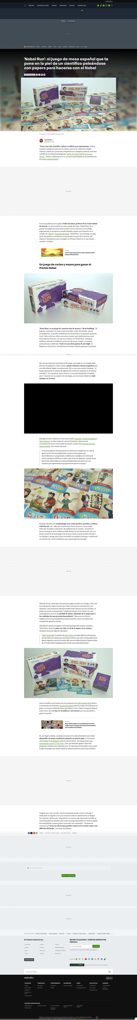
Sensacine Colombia (53, 1008)
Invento (65, 46)
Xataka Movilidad (59, 947)
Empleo (42, 953)
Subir (108, 978)
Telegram (104, 5)
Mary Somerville (48, 635)
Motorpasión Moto (81, 987)
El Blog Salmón (106, 985)
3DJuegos (40, 985)
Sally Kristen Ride (84, 703)
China (38, 46)
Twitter (112, 5)
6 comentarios (30, 74)
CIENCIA (54, 5)
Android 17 (62, 933)
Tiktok (101, 5)
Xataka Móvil (28, 987)
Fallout (50, 46)
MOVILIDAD (63, 5)
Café (77, 46)
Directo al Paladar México (68, 1006)
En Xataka (67, 250)
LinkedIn (101, 959)
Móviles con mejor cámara (79, 933)
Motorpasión (80, 985)
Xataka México (28, 1005)
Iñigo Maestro (44, 441)
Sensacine (53, 985)
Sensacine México (55, 1005)
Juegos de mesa (66, 833)
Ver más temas (29, 959)
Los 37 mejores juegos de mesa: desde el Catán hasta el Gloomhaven (80, 253)
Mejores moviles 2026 (41, 933)
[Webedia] (109, 1)
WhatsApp (98, 5)
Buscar (109, 971)
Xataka (26, 985)
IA (81, 46)
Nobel (75, 833)
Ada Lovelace (69, 635)
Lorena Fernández (89, 439)
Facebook (37, 75)
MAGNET (72, 5)
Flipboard (42, 75)
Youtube (109, 5)
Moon (50, 234)
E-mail (44, 75)
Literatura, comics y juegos (52, 833)
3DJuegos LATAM (42, 1005)
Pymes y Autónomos (105, 988)
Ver (69, 875)
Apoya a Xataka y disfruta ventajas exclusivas (96, 965)
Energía (42, 947)
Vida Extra (40, 987)
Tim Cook (44, 46)
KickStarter (55, 741)
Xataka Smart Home (28, 992)
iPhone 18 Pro (92, 933)
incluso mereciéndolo (49, 159)
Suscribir (96, 946)
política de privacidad (91, 949)
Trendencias (93, 985)
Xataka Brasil (28, 1008)
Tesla (59, 46)
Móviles (27, 947)
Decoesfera (92, 987)
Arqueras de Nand (62, 234)
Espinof (52, 987)
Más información (80, 1018)
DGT (55, 46)
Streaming (27, 944)
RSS (95, 959)
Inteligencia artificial (60, 950)
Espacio (57, 944)
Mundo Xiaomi (28, 995)
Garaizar (78, 439)
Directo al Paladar (68, 985)
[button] (49, 140)
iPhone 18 (71, 46)
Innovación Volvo (71, 21)
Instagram (106, 5)
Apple (26, 950)
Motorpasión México (80, 1006)
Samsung (42, 950)
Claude (69, 933)
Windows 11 (58, 953)
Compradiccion (93, 990)
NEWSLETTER (82, 5)
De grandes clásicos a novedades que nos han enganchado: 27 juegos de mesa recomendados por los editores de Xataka (80, 725)
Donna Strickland (66, 706)
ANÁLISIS (31, 5)
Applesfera (27, 990)
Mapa (85, 46)
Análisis (42, 944)
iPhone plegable (53, 933)
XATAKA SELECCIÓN (43, 5)
